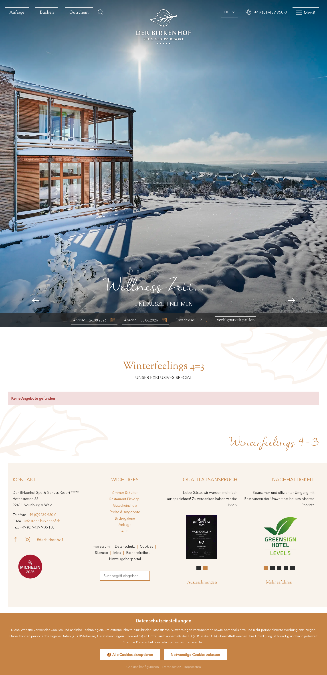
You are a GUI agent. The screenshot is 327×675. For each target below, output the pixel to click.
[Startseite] (163, 26)
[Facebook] (19, 539)
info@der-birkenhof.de (42, 521)
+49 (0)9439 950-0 (41, 514)
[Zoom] (163, 163)
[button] (35, 300)
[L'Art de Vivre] (30, 566)
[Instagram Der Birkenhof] (31, 539)
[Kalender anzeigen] (113, 320)
